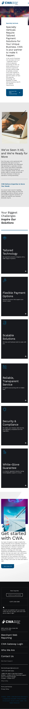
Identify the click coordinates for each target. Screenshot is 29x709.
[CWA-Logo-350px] (9, 1)
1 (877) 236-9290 (14, 601)
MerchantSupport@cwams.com (10, 668)
